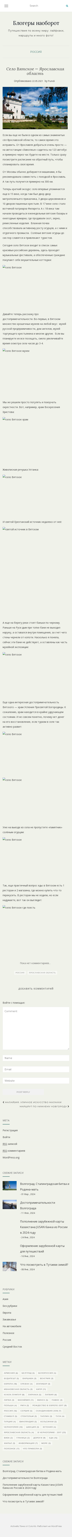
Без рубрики (10, 1305)
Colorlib (32, 1526)
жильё (9, 1443)
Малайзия (26, 1400)
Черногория (13, 1427)
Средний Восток (12, 1346)
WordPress (56, 1526)
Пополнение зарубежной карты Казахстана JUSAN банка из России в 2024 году (43, 1227)
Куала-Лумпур (14, 1395)
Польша (10, 1405)
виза (8, 1438)
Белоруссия (47, 1373)
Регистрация (10, 1130)
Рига (24, 1405)
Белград (28, 1373)
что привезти (32, 1448)
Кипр (41, 1389)
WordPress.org (11, 1157)
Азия (5, 1299)
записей (10, 1144)
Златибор (43, 1384)
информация (28, 1443)
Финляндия (28, 1421)
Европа (7, 1312)
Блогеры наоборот (36, 23)
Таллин (46, 1416)
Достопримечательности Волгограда (25, 1478)
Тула (60, 1416)
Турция (10, 1421)
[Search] (67, 6)
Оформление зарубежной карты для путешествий (32, 1494)
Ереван (27, 1384)
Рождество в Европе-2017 (50, 1405)
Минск (42, 1400)
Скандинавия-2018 (48, 1411)
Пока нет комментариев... (35, 963)
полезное (12, 1448)
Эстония (49, 1427)
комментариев (14, 1150)
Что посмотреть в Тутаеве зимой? (44, 1265)
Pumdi (51, 81)
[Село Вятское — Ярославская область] (35, 108)
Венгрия (46, 1378)
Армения (11, 1373)
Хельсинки (48, 1421)
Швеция (32, 1427)
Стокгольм (29, 1416)
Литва (9, 1400)
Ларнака (34, 1395)
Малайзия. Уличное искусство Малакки (33, 1102)
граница (23, 1438)
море (46, 1443)
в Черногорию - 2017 (52, 1432)
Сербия (27, 1411)
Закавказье (9, 1319)
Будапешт (11, 1378)
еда (53, 1438)
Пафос (57, 1400)
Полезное (8, 1333)
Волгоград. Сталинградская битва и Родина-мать (32, 1471)
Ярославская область (42, 973)
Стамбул (10, 1416)
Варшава (30, 1378)
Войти (6, 1137)
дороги (39, 1438)
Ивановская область (18, 1389)
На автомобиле (12, 1326)
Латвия (51, 1395)
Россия (36, 51)
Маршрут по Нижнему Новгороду (44, 1106)
